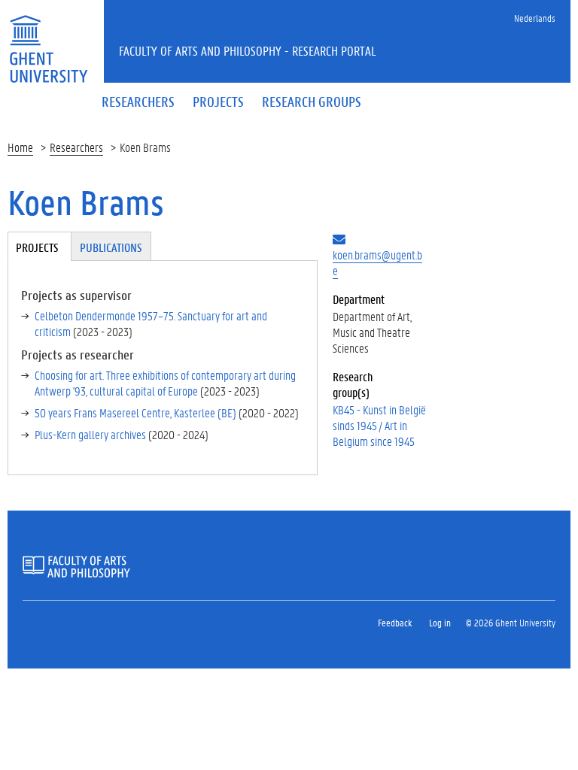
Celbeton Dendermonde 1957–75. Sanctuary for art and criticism (151, 323)
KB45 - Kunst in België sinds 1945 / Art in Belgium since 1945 (379, 425)
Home (20, 147)
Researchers (76, 147)
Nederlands (534, 17)
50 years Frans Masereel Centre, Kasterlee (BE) (135, 412)
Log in (440, 622)
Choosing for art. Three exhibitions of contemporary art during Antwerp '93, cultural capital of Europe (165, 383)
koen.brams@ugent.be (377, 262)
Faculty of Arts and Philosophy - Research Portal (247, 50)
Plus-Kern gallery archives (90, 434)
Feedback (395, 622)
